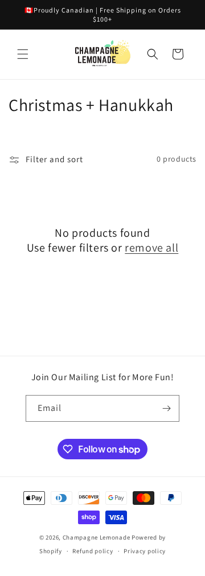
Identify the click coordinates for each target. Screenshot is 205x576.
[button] (22, 54)
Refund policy (92, 551)
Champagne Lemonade (96, 537)
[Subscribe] (166, 408)
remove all (151, 247)
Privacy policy (145, 551)
